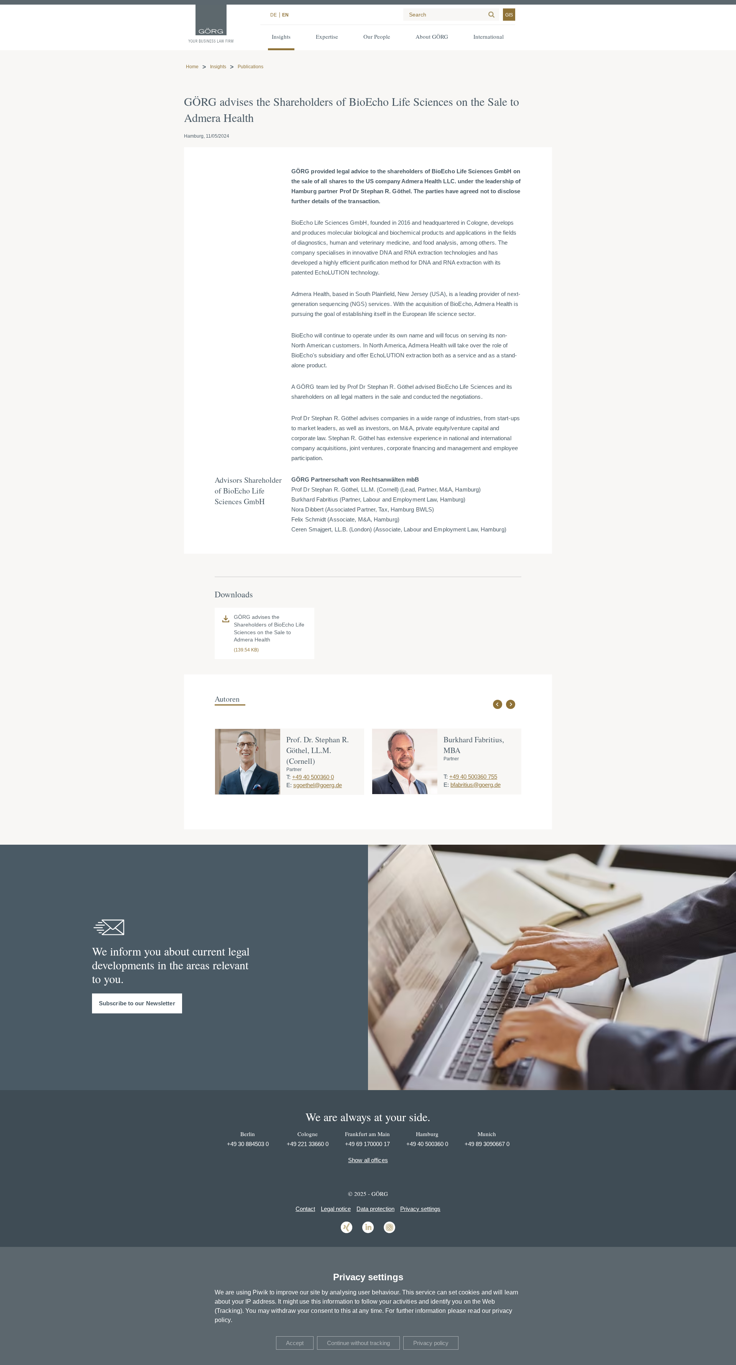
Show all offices (368, 1160)
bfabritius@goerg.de (475, 784)
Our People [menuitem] (376, 36)
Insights (218, 66)
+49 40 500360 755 (473, 776)
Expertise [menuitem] (327, 36)
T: (288, 777)
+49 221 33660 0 (308, 1144)
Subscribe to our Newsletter (137, 1003)
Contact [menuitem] (305, 1208)
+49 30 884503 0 (248, 1144)
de (273, 15)
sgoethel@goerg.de (317, 785)
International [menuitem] (488, 36)
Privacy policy (431, 1343)
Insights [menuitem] (281, 36)
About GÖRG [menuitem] (432, 36)
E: (289, 785)
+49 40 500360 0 (313, 777)
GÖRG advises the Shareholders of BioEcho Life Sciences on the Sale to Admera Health (269, 628)
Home (192, 66)
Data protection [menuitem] (375, 1208)
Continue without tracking (358, 1343)
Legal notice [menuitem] (336, 1208)
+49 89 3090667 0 (487, 1144)
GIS (509, 15)
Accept (295, 1343)
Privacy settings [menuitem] (420, 1208)
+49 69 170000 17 (367, 1144)
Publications (250, 66)
